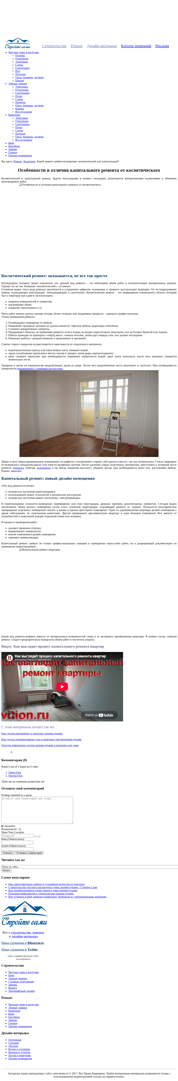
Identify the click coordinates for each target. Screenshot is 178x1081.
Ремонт (77, 46)
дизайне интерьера (25, 936)
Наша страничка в (22, 943)
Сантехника (22, 67)
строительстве (21, 932)
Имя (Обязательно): (13, 839)
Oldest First (14, 772)
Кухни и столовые (19, 1049)
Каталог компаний (136, 46)
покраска (18, 467)
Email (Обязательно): (13, 845)
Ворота (12, 987)
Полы (18, 96)
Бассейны (14, 146)
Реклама (162, 46)
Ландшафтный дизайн (21, 990)
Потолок (20, 74)
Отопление (22, 58)
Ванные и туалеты (19, 1052)
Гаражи (12, 152)
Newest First (15, 775)
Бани (11, 143)
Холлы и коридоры (19, 1055)
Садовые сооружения (21, 981)
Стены (19, 64)
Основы (20, 55)
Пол (17, 71)
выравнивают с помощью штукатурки (40, 368)
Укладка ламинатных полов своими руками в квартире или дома (40, 745)
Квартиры (14, 114)
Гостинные (14, 1039)
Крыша (19, 80)
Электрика (21, 61)
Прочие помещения (20, 155)
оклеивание (44, 467)
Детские (13, 1046)
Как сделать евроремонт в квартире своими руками (32, 733)
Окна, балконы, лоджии (29, 77)
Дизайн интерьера (102, 46)
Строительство (54, 46)
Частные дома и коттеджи (23, 52)
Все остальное (23, 111)
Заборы (12, 149)
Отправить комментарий (29, 853)
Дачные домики (17, 83)
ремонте (38, 932)
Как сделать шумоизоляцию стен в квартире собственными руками (41, 739)
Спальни (13, 1042)
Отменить (8, 853)
